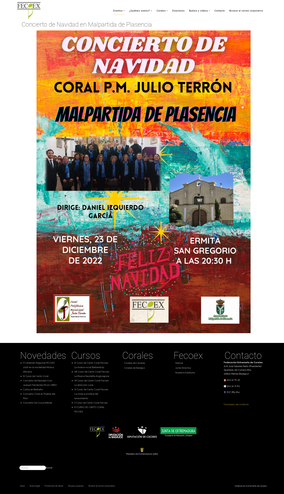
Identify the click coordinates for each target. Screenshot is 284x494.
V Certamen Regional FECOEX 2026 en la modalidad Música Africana (39, 367)
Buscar (49, 468)
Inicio (22, 486)
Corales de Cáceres (134, 363)
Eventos (118, 10)
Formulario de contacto (236, 404)
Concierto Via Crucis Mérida (37, 402)
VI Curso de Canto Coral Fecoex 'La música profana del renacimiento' (91, 394)
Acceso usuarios (76, 486)
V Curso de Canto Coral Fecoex (91, 402)
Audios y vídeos (198, 10)
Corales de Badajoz (134, 368)
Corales (161, 10)
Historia (179, 363)
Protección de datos (54, 486)
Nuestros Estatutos (185, 372)
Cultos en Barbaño (33, 389)
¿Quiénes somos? (139, 10)
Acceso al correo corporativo (246, 10)
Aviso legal (35, 486)
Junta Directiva (183, 368)
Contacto (219, 10)
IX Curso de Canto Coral (36, 376)
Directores (178, 10)
